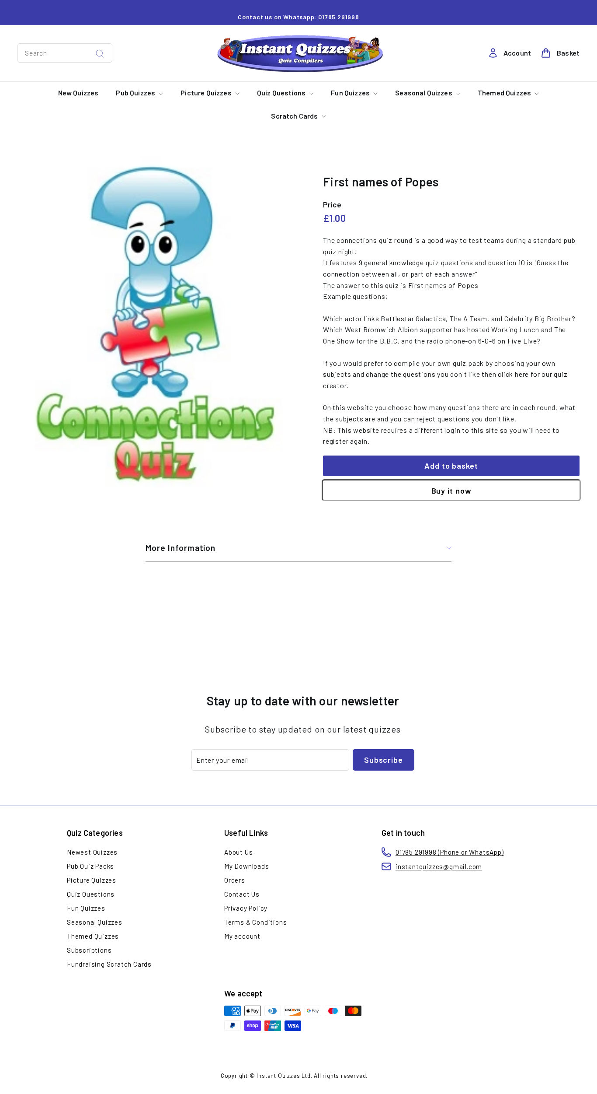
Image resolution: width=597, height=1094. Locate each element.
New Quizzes (78, 92)
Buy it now (451, 490)
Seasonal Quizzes (424, 92)
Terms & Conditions (255, 922)
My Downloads (246, 866)
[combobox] (64, 53)
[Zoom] (155, 324)
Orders (234, 880)
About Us (238, 852)
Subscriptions (89, 950)
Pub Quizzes (136, 92)
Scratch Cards (295, 116)
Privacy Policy (245, 908)
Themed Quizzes (505, 92)
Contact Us (242, 894)
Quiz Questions (282, 92)
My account (242, 936)
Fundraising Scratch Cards (109, 964)
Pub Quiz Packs (90, 866)
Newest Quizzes (92, 852)
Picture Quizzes (206, 92)
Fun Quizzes (351, 92)
